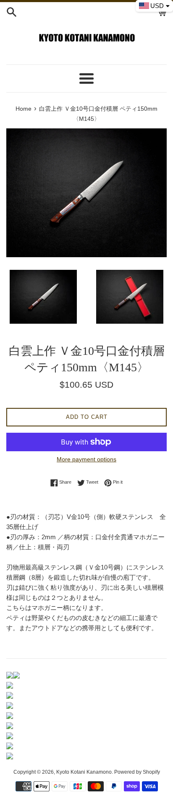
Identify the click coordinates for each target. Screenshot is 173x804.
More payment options (86, 459)
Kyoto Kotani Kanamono (84, 772)
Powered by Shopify (137, 772)
